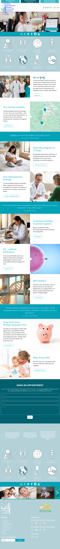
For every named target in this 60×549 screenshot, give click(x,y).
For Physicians (8, 11)
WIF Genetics (8, 7)
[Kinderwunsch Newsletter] (24, 484)
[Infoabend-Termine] (44, 523)
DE (54, 7)
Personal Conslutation (30, 1)
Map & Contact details (50, 1)
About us (37, 95)
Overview (38, 236)
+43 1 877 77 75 (24, 389)
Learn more (8, 268)
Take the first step (40, 165)
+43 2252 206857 (43, 389)
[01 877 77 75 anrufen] (32, 523)
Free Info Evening (10, 1)
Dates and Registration (12, 196)
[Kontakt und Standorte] (40, 523)
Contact (6, 14)
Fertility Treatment (9, 5)
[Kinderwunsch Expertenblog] (21, 484)
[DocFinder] (28, 34)
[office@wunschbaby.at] (36, 523)
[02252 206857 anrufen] (32, 530)
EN (58, 7)
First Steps (7, 4)
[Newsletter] (24, 34)
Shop (4, 532)
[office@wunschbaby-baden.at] (36, 530)
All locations (8, 126)
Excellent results (40, 370)
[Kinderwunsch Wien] (4, 12)
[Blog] (21, 34)
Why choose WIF (9, 9)
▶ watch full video (52, 29)
